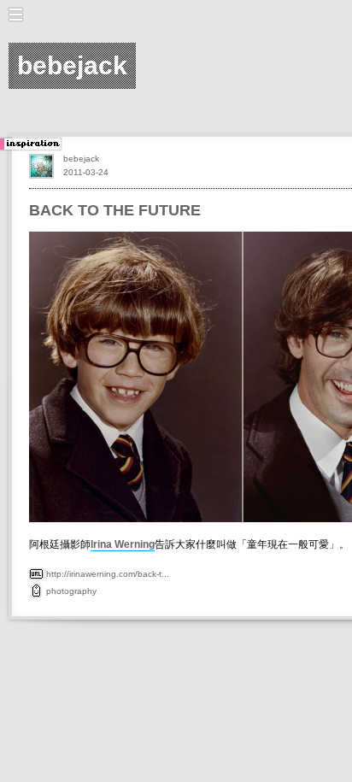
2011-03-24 (86, 172)
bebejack (81, 158)
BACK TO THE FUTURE (115, 210)
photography (71, 591)
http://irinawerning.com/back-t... (107, 574)
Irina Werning (123, 544)
